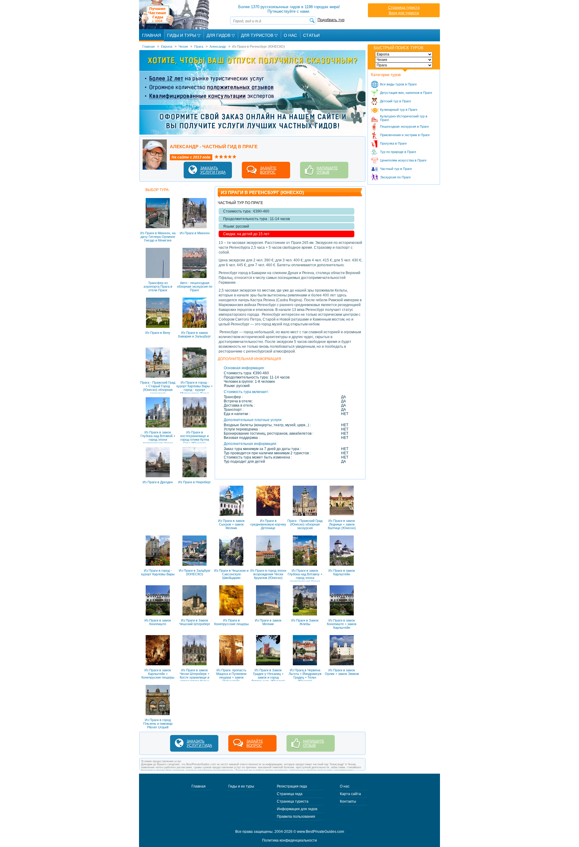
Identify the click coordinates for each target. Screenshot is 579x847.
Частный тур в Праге (396, 169)
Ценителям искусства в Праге (403, 160)
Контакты (348, 801)
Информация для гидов (297, 809)
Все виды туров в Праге (398, 84)
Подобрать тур (331, 20)
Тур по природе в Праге (398, 152)
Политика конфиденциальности (289, 840)
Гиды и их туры (241, 786)
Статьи (311, 35)
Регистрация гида (292, 786)
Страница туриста (404, 7)
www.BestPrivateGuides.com (320, 831)
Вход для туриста (404, 13)
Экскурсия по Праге (395, 177)
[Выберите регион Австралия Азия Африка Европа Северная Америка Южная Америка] (403, 54)
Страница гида (289, 794)
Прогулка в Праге (393, 143)
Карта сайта (350, 794)
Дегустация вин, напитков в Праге (406, 92)
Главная (151, 35)
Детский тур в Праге (395, 101)
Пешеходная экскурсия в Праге (404, 126)
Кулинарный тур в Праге (398, 109)
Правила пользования (296, 816)
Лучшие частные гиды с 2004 (174, 14)
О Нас (290, 35)
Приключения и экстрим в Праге (405, 135)
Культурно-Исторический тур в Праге (403, 118)
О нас (345, 786)
